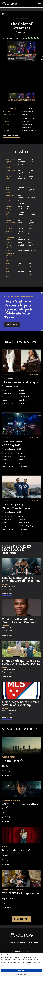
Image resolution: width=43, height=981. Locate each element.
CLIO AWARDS (10, 942)
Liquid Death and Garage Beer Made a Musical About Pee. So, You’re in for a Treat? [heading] (21, 662)
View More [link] (7, 775)
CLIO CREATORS (21, 951)
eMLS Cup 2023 (11, 445)
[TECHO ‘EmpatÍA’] (21, 745)
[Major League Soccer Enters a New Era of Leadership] (21, 690)
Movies (5, 846)
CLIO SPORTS (22, 942)
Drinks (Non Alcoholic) (13, 890)
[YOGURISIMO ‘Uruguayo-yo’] (21, 878)
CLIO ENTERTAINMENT (15, 947)
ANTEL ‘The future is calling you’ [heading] (20, 806)
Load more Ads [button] (21, 919)
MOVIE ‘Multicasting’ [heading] (16, 850)
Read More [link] (7, 594)
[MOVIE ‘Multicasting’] (21, 835)
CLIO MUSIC (33, 942)
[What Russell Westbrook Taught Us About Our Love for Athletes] (21, 607)
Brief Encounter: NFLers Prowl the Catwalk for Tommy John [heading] (21, 579)
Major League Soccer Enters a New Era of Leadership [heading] (21, 704)
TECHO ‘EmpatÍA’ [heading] (13, 760)
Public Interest (9, 757)
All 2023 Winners (11, 136)
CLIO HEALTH (31, 947)
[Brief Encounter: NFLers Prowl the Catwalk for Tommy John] (21, 566)
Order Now (12, 324)
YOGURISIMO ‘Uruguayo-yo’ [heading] (20, 893)
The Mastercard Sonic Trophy (20, 382)
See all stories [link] (9, 553)
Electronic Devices (11, 800)
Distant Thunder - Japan (17, 508)
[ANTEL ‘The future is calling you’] (21, 789)
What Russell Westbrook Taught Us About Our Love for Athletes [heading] (21, 621)
